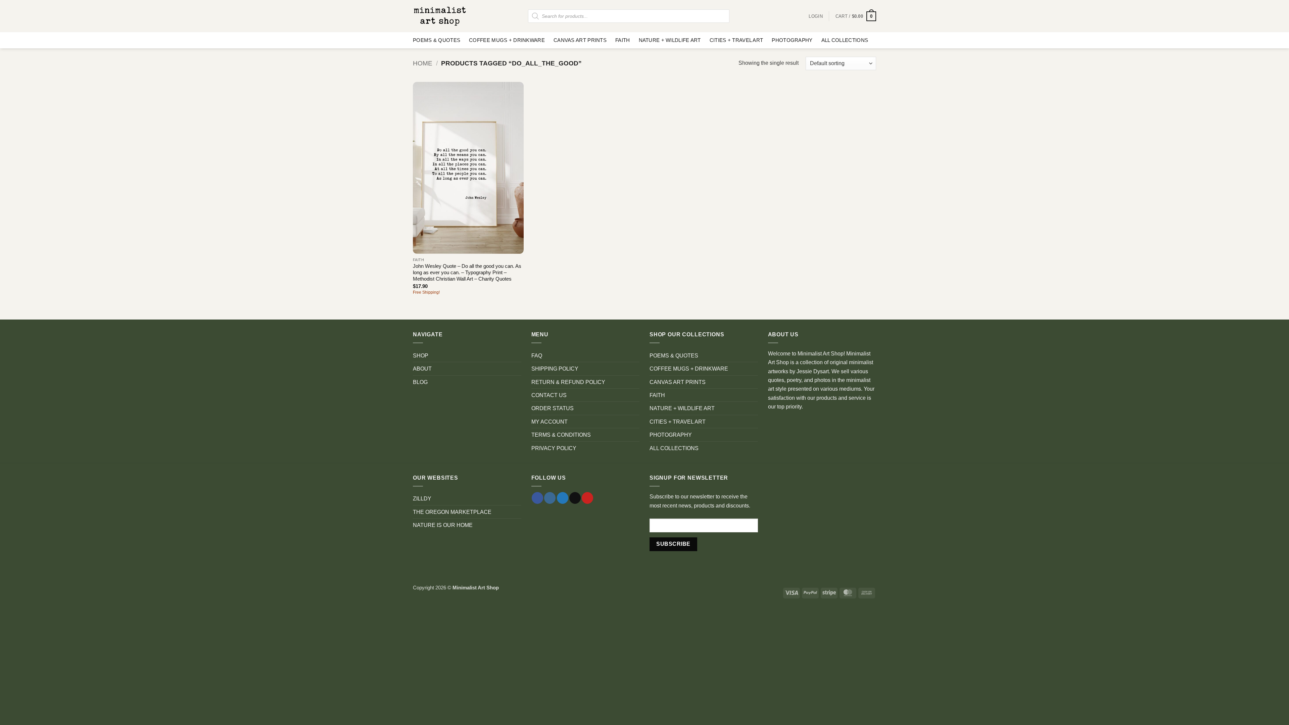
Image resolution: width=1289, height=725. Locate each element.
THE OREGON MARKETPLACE (452, 512)
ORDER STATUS (552, 408)
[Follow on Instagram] (550, 498)
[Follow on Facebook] (537, 498)
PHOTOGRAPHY (792, 40)
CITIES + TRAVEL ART (736, 40)
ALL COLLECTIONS (844, 40)
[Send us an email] (575, 498)
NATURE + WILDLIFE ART (670, 40)
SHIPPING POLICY (554, 369)
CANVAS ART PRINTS (580, 40)
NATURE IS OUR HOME (443, 525)
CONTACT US (549, 395)
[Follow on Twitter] (562, 498)
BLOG (420, 382)
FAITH (622, 40)
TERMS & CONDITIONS (561, 435)
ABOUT (422, 369)
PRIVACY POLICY (553, 448)
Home (422, 63)
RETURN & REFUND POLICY (568, 382)
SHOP (420, 355)
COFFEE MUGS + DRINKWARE (507, 40)
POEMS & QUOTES (436, 40)
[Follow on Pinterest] (587, 498)
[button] (856, 16)
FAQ (536, 355)
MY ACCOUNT (549, 422)
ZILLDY (422, 498)
